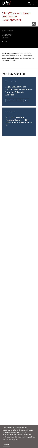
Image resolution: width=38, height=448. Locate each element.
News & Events (7, 31)
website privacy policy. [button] (11, 439)
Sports (26, 100)
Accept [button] (6, 444)
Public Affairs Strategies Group (14, 100)
